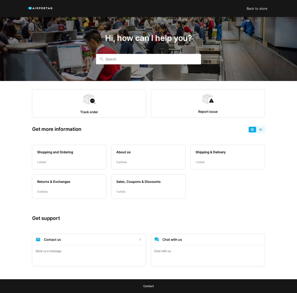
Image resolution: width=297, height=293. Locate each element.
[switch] (256, 129)
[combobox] (148, 59)
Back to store (257, 8)
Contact (148, 286)
